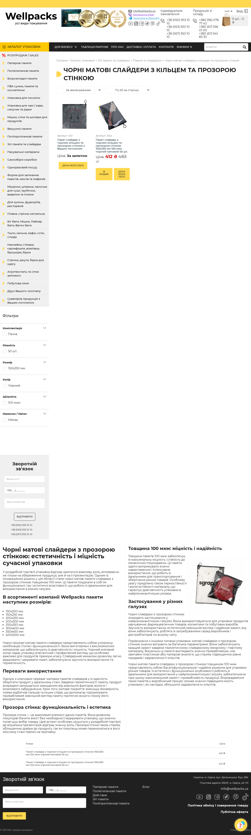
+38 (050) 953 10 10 (178, 21)
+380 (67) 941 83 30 (208, 35)
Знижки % (184, 47)
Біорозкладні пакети (22, 78)
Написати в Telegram (146, 18)
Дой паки (100, 795)
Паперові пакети (19, 63)
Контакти (166, 47)
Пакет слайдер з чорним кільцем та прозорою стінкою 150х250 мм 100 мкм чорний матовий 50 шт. (112, 145)
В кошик (104, 173)
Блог (146, 787)
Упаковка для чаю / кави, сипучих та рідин (25, 107)
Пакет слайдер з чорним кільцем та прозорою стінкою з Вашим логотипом (71, 144)
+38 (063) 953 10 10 (178, 28)
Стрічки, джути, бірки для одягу (25, 262)
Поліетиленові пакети (23, 70)
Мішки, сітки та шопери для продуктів (27, 119)
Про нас (117, 47)
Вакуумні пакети (19, 128)
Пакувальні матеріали (23, 152)
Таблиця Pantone (94, 47)
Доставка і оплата (141, 47)
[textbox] (212, 46)
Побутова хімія (18, 283)
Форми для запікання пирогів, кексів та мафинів (26, 177)
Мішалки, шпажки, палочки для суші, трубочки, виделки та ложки (27, 190)
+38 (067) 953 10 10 (178, 35)
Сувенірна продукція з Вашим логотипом (23, 300)
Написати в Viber (143, 14)
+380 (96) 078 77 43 (209, 21)
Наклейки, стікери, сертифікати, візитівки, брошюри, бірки (23, 248)
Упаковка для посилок (23, 98)
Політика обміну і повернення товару (218, 805)
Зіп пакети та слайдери (24, 144)
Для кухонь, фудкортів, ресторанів (23, 204)
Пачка (12, 334)
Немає (13, 420)
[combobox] (226, 47)
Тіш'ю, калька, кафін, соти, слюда (25, 235)
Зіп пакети (101, 799)
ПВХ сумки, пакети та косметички (22, 88)
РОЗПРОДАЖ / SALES (22, 55)
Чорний (14, 385)
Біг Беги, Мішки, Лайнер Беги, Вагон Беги (24, 223)
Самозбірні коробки (22, 159)
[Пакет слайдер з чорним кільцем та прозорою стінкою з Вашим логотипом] (74, 115)
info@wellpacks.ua (144, 10)
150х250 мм (16, 368)
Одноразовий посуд (22, 167)
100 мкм (14, 402)
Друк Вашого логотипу (24, 291)
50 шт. (12, 351)
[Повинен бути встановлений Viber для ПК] (152, 23)
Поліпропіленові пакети (24, 136)
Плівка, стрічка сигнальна (26, 213)
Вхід (239, 11)
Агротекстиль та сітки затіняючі (23, 273)
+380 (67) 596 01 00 (208, 28)
